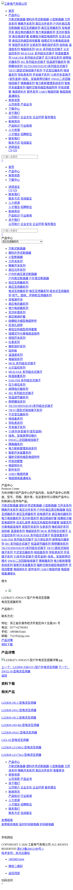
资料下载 (7, 644)
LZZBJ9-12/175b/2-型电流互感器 (21, 754)
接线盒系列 (16, 418)
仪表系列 (35, 44)
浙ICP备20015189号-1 (30, 848)
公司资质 (14, 104)
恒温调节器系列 (56, 61)
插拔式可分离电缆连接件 (24, 333)
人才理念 (14, 134)
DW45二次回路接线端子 (24, 439)
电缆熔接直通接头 (20, 478)
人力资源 (14, 129)
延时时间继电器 (29, 824)
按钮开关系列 (20, 44)
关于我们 (14, 112)
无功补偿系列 (17, 312)
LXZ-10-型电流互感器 (15, 739)
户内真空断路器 (18, 278)
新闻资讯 (14, 121)
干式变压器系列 (53, 70)
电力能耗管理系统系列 (49, 83)
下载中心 (14, 108)
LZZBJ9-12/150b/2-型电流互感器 (21, 747)
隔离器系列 (28, 83)
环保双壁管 (16, 461)
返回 (4, 675)
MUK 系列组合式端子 (49, 49)
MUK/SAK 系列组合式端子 (37, 53)
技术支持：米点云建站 (15, 853)
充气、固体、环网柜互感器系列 (32, 295)
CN (11, 150)
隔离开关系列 (26, 23)
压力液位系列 (53, 57)
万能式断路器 (17, 19)
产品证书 (26, 104)
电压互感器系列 (39, 291)
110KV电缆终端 (49, 91)
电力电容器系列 (45, 32)
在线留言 (26, 142)
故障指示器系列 (18, 388)
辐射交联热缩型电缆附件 (41, 87)
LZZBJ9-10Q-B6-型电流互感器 (20, 725)
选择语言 (14, 147)
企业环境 (38, 117)
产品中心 (14, 15)
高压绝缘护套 (20, 36)
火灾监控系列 (17, 367)
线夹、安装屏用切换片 (36, 78)
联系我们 (14, 138)
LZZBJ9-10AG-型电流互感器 (19, 732)
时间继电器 (47, 824)
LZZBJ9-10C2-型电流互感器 (18, 717)
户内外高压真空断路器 (23, 274)
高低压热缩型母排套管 (26, 40)
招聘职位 (26, 134)
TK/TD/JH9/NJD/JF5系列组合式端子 (45, 66)
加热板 (64, 44)
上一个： (29, 667)
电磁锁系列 (28, 49)
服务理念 (50, 117)
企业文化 (26, 117)
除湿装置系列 (17, 376)
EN (15, 150)
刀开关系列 (16, 261)
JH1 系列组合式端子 (33, 61)
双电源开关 (16, 299)
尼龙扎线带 (16, 325)
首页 (11, 10)
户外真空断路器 (39, 278)
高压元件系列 (43, 23)
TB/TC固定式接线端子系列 (25, 70)
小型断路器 (57, 19)
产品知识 (14, 125)
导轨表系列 (25, 74)
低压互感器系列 (30, 27)
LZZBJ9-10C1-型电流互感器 (18, 702)
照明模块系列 (17, 401)
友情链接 (7, 820)
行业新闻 (26, 125)
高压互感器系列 (51, 27)
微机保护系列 (50, 44)
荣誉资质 (14, 100)
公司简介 (14, 117)
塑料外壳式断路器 (37, 19)
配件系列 (32, 91)
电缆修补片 (19, 91)
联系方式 (14, 142)
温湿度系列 (16, 354)
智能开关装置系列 (20, 452)
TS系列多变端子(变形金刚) (25, 431)
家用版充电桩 (9, 824)
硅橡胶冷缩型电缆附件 (44, 36)
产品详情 (7, 640)
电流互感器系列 (18, 291)
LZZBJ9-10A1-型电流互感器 (18, 710)
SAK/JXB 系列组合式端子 (28, 57)
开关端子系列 (41, 74)
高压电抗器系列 (25, 32)
